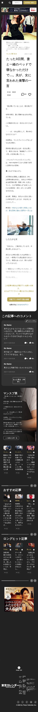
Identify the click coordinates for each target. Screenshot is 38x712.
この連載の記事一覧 (11, 438)
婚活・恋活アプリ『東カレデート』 (30, 683)
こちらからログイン (22, 304)
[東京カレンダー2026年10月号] (19, 599)
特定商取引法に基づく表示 (24, 692)
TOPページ (20, 677)
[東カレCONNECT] (19, 10)
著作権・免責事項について (24, 686)
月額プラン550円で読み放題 (19, 299)
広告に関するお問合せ (20, 686)
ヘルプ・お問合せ (20, 681)
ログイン (17, 2)
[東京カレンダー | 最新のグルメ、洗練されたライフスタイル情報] (2, 2)
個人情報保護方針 (24, 680)
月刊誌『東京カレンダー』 (31, 680)
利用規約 (24, 677)
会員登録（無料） (30, 2)
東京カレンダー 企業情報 (20, 692)
